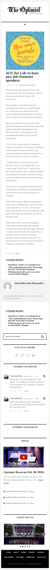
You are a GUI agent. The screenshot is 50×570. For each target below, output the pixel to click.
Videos (25, 441)
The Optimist (16, 376)
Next (43, 534)
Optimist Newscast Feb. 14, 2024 (20, 497)
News (17, 253)
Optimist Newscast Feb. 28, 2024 (23, 472)
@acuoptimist (28, 376)
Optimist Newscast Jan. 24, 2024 (20, 503)
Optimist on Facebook (25, 427)
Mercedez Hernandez (27, 85)
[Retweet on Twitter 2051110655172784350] (15, 411)
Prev (6, 534)
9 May (37, 376)
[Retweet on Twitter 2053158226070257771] (15, 391)
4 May (37, 398)
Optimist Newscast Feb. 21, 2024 (20, 491)
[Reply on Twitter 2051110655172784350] (11, 411)
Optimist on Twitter (25, 367)
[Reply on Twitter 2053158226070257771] (11, 391)
